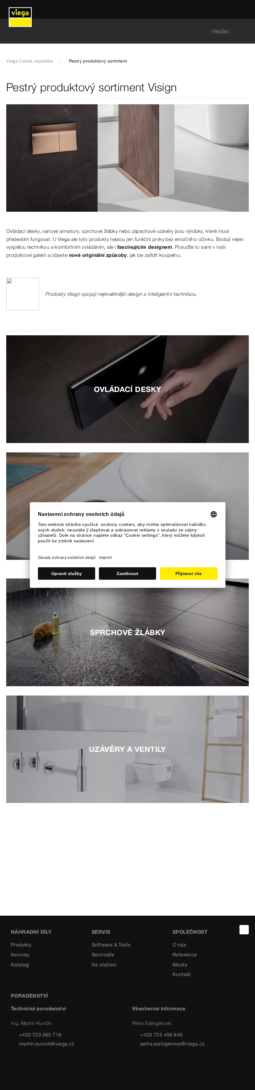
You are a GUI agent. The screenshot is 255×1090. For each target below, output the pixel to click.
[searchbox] (122, 31)
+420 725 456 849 (161, 1034)
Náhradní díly (31, 932)
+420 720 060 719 (40, 1034)
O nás (179, 944)
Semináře (103, 954)
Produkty (21, 944)
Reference (185, 954)
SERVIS (101, 932)
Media (180, 964)
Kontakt (182, 974)
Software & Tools (111, 944)
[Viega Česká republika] (20, 9)
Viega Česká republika (29, 61)
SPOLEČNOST (190, 932)
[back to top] (244, 929)
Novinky (20, 954)
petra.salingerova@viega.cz (172, 1043)
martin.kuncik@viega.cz (47, 1043)
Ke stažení (104, 964)
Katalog (20, 964)
